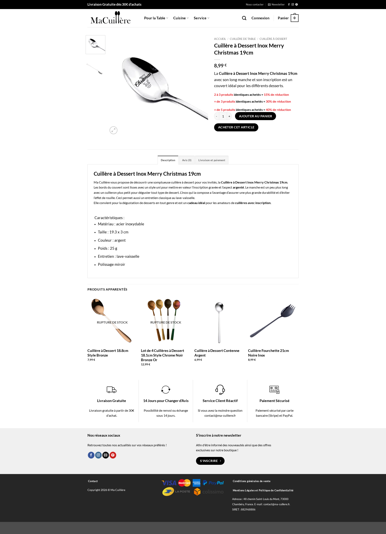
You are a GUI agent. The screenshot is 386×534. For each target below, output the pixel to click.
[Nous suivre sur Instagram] (293, 4)
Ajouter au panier (255, 116)
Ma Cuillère (102, 182)
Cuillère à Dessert (273, 38)
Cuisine (179, 18)
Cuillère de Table (243, 38)
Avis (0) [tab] (186, 160)
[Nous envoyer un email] (105, 455)
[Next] (201, 85)
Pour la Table (154, 18)
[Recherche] (244, 18)
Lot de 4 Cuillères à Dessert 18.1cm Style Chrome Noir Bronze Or (162, 355)
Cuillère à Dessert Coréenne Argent (216, 352)
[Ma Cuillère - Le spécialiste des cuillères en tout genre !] (112, 18)
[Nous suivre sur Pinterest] (296, 4)
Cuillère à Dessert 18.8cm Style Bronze (107, 352)
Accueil (220, 38)
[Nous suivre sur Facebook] (289, 4)
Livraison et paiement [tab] (211, 160)
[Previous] (115, 85)
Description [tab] (168, 160)
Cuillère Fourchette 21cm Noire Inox (268, 352)
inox (185, 192)
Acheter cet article (236, 127)
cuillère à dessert (182, 182)
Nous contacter (255, 4)
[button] (276, 4)
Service (200, 18)
